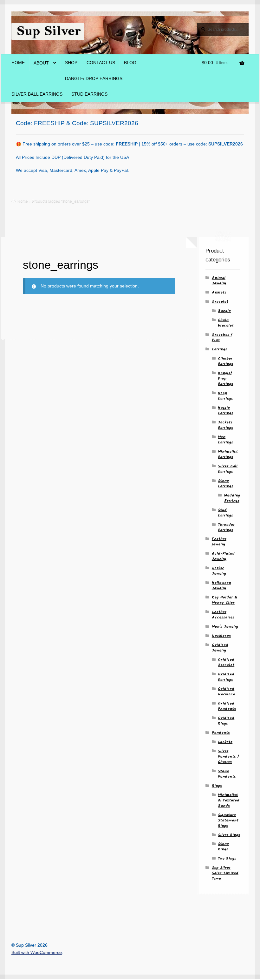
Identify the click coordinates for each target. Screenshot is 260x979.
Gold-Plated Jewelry (223, 556)
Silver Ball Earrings (36, 94)
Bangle (224, 311)
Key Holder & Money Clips (224, 600)
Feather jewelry (219, 541)
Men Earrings (225, 439)
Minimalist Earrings (228, 454)
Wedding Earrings (232, 498)
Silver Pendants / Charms (228, 756)
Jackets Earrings (225, 425)
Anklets (219, 292)
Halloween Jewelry (221, 585)
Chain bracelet (226, 322)
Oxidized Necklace (226, 691)
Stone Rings (223, 846)
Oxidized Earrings (226, 677)
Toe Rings (227, 858)
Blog (130, 62)
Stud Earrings (89, 94)
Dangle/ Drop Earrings (93, 78)
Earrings (219, 349)
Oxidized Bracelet (226, 662)
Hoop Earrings (225, 396)
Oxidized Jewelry (220, 647)
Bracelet (220, 302)
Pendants (221, 733)
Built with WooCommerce (36, 952)
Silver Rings (229, 835)
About (41, 63)
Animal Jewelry (219, 280)
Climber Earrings (225, 361)
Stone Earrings (225, 483)
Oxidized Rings (226, 720)
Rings (217, 786)
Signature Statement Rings (228, 820)
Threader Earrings (226, 527)
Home (18, 62)
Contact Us (101, 62)
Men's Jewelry (225, 627)
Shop (71, 62)
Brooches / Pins (222, 337)
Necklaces (221, 636)
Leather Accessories (223, 614)
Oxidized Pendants (227, 706)
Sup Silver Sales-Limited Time (225, 873)
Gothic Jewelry (219, 571)
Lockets (225, 742)
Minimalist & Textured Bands (228, 800)
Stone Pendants (227, 774)
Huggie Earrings (225, 410)
